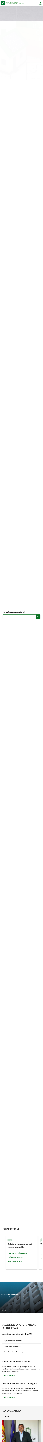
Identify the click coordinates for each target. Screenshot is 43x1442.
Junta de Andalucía (3, 3)
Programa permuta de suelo (17, 1253)
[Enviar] (38, 617)
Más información (9, 1375)
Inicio (15, 3)
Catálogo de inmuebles (15, 1257)
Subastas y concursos (15, 1261)
